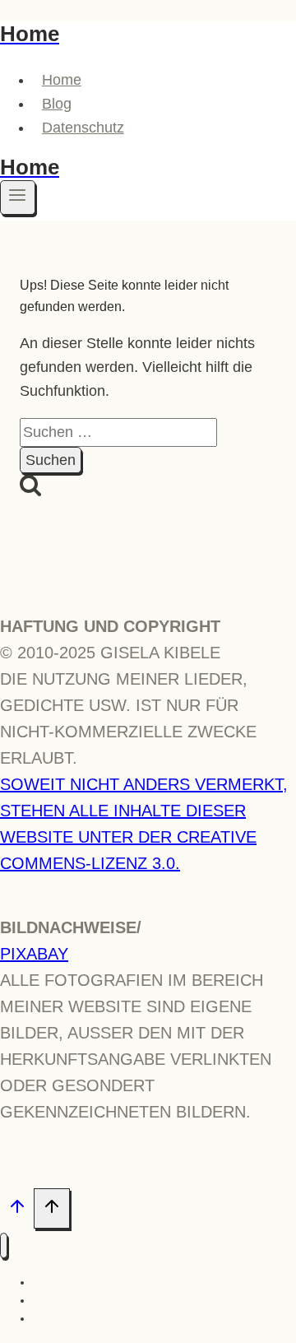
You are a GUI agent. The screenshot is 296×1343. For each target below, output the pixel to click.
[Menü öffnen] (17, 197)
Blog (57, 103)
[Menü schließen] (3, 1245)
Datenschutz (83, 127)
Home (61, 80)
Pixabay (34, 954)
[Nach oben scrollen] (17, 1209)
